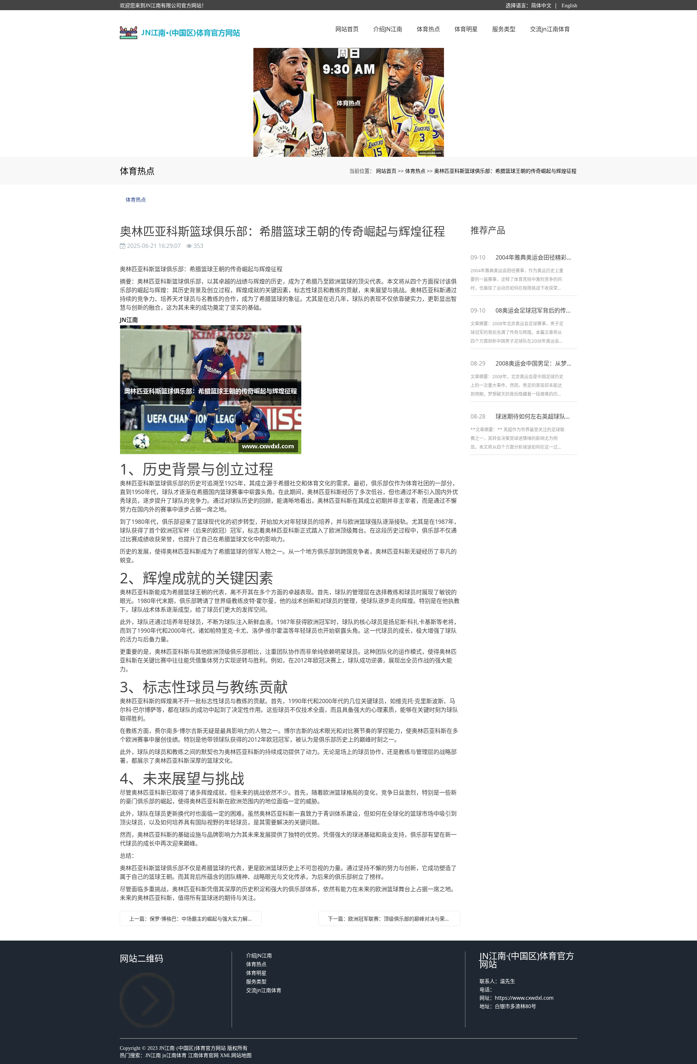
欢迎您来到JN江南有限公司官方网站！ (163, 5)
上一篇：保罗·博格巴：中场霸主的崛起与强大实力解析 (191, 918)
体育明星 (256, 972)
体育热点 (415, 170)
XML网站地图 (236, 1055)
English (569, 5)
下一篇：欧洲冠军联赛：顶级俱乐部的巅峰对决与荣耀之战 (391, 918)
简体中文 (541, 5)
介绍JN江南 (259, 955)
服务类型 (256, 981)
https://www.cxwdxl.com (524, 997)
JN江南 (153, 1055)
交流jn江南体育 (263, 990)
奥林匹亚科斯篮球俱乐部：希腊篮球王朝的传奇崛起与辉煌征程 (505, 170)
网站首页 (386, 170)
